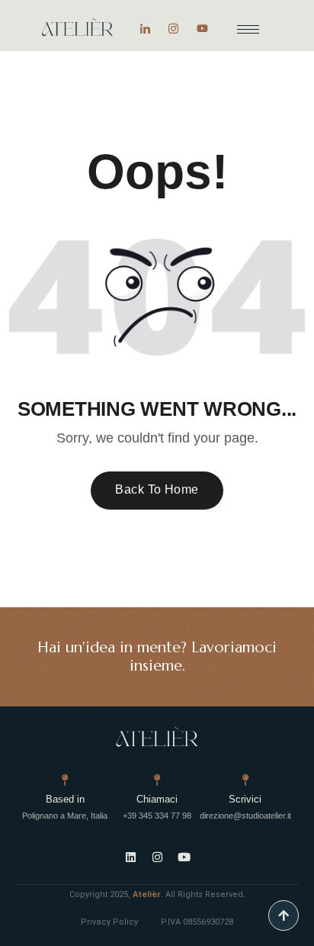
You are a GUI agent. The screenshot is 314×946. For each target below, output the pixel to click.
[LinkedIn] (145, 27)
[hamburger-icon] (248, 29)
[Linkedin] (130, 857)
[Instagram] (173, 27)
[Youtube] (202, 27)
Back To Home (157, 489)
